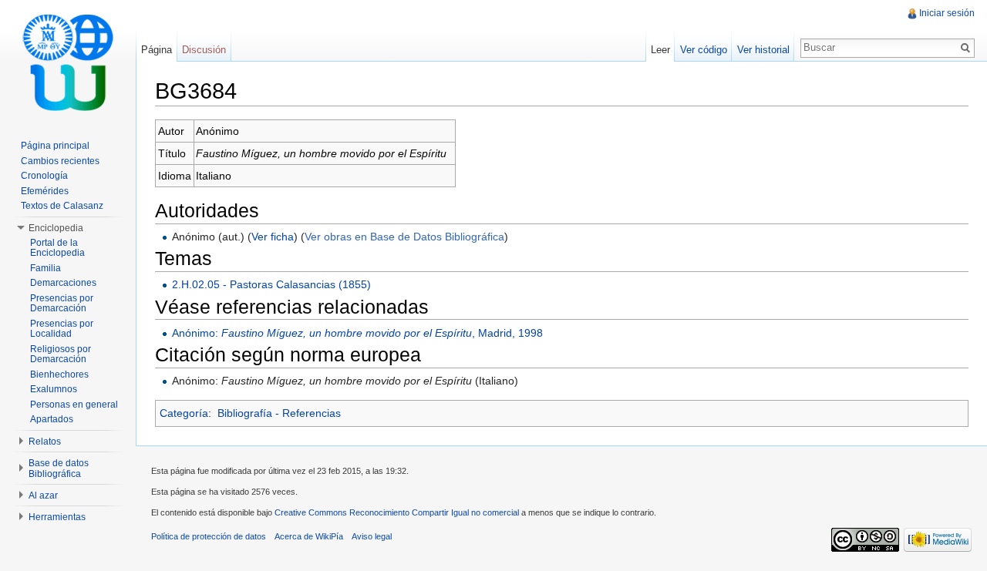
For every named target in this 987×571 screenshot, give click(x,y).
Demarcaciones (63, 282)
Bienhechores (59, 374)
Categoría (184, 413)
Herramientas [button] (57, 517)
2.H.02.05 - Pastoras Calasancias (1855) (271, 284)
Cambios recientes (60, 161)
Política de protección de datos (208, 536)
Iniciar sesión (947, 13)
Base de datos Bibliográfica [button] (59, 468)
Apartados (51, 419)
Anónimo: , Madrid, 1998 (357, 333)
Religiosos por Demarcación (60, 354)
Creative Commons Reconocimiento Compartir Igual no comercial (397, 512)
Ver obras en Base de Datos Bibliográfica (404, 236)
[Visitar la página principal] (68, 61)
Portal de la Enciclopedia (57, 248)
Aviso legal (372, 536)
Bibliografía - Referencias (279, 413)
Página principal (55, 145)
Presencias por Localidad (61, 329)
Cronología (44, 175)
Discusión (204, 49)
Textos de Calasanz (62, 205)
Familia (45, 268)
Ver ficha (272, 236)
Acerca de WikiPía (309, 536)
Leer (660, 49)
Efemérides (45, 191)
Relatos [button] (45, 441)
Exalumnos (53, 389)
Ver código (703, 49)
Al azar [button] (43, 495)
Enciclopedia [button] (56, 228)
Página (156, 49)
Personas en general (74, 404)
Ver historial (763, 49)
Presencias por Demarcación (61, 303)
